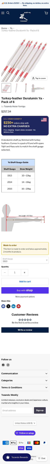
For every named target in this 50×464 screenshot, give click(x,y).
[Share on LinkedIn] (13, 306)
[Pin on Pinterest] (19, 306)
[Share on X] (8, 306)
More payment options (25, 297)
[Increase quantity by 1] (24, 272)
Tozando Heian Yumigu (14, 106)
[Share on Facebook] (3, 306)
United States (24, 423)
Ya (11, 28)
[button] (6, 87)
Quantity (5, 267)
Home (4, 28)
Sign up (40, 410)
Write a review (25, 330)
